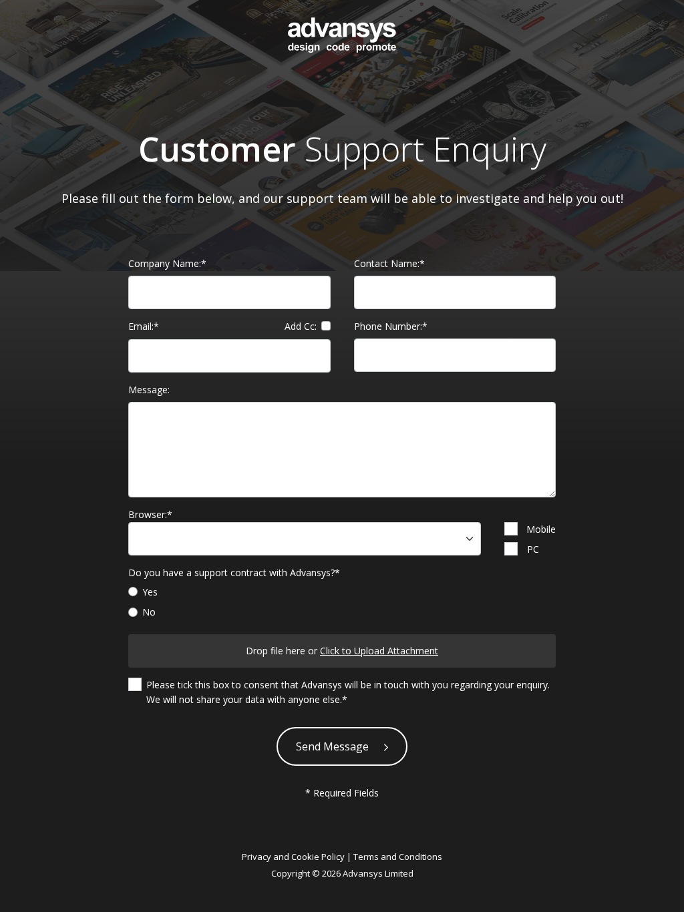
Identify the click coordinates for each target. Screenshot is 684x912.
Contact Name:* (389, 263)
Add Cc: (301, 326)
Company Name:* (167, 263)
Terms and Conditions (397, 857)
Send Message (333, 746)
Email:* (222, 326)
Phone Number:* (391, 326)
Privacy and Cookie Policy (293, 857)
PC (533, 549)
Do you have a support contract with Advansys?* (234, 572)
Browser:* (150, 514)
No (149, 612)
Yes (150, 592)
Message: (149, 389)
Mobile (541, 529)
